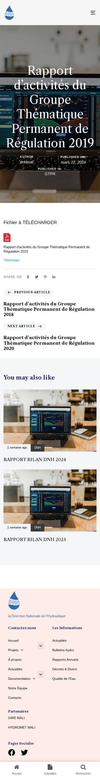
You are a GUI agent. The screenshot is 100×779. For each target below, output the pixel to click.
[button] (40, 645)
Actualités (15, 669)
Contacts (14, 698)
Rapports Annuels (65, 659)
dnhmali (26, 162)
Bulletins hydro (63, 650)
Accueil (13, 640)
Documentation (19, 678)
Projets (13, 650)
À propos (14, 659)
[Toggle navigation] (80, 12)
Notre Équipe (17, 688)
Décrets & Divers (64, 669)
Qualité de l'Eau (64, 678)
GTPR (50, 174)
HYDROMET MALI (21, 727)
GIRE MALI (16, 718)
